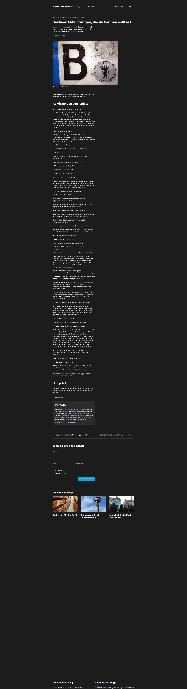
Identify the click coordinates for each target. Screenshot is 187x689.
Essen (127, 687)
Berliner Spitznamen (59, 376)
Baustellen (111, 687)
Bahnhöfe (105, 687)
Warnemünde (75, 413)
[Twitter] (115, 6)
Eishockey (123, 687)
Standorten (65, 415)
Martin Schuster (62, 6)
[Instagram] (112, 6)
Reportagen (73, 687)
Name (55, 463)
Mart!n (66, 405)
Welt (91, 415)
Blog (58, 17)
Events (131, 687)
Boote (118, 687)
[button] (122, 6)
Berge (115, 687)
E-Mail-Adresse (79, 463)
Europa (82, 415)
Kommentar (56, 451)
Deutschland (75, 415)
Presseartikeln (68, 417)
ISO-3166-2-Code (64, 177)
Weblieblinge (70, 419)
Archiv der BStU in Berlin (65, 515)
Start (54, 17)
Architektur (99, 687)
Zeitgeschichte (59, 397)
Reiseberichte (88, 413)
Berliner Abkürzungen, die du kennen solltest (73, 17)
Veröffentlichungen (82, 417)
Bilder (67, 687)
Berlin (57, 35)
